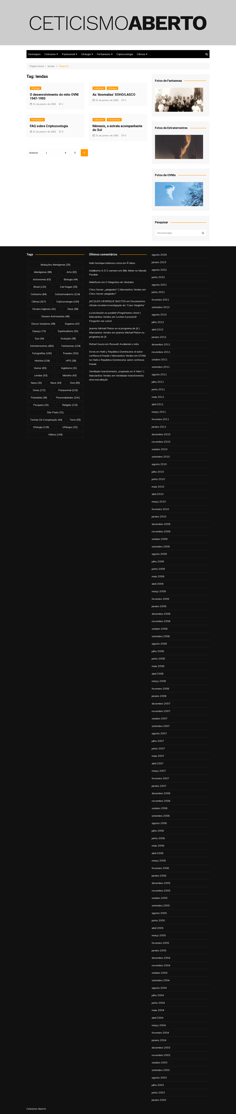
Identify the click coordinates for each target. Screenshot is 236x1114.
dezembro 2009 (161, 524)
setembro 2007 (161, 726)
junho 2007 (158, 748)
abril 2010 (157, 494)
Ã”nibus (131, 263)
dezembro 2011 (161, 344)
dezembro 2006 (161, 793)
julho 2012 (158, 322)
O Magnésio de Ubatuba (120, 282)
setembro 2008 (161, 636)
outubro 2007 (159, 718)
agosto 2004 (159, 987)
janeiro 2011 (159, 426)
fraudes (71, 353)
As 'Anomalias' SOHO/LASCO (113, 94)
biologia (71, 279)
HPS (71, 360)
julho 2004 (158, 995)
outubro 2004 (159, 972)
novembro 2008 (161, 621)
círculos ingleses (44, 308)
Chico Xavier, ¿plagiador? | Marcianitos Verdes (115, 289)
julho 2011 (158, 381)
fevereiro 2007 (160, 778)
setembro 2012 (161, 307)
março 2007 (159, 770)
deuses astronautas (55, 316)
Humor (40, 368)
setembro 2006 (161, 815)
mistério (70, 375)
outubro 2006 (159, 808)
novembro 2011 (161, 352)
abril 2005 (157, 928)
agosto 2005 (159, 913)
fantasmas (71, 345)
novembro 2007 (161, 711)
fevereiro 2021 (160, 299)
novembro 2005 (161, 890)
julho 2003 (158, 1085)
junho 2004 (158, 1002)
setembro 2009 (161, 546)
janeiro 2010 (159, 516)
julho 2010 (158, 471)
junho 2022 (158, 277)
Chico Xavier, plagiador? (102, 293)
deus (73, 308)
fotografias (42, 353)
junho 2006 (158, 838)
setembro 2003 (161, 1070)
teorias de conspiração (46, 419)
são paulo (55, 412)
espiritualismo (68, 331)
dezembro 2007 (161, 703)
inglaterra (69, 368)
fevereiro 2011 (160, 419)
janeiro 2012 (159, 337)
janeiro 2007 (159, 785)
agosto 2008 (159, 643)
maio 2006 (158, 845)
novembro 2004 (161, 965)
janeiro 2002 (159, 1099)
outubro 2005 (159, 898)
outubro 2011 (159, 359)
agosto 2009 (159, 553)
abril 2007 (157, 763)
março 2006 (159, 860)
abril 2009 (157, 583)
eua (39, 338)
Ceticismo (50, 54)
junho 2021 (158, 292)
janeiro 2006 (159, 875)
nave (55, 382)
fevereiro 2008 (160, 688)
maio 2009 (158, 576)
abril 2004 (157, 1017)
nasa (36, 382)
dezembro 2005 (161, 883)
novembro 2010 (161, 441)
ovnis (39, 390)
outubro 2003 (159, 1062)
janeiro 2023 (159, 262)
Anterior (33, 152)
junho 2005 (158, 920)
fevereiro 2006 (160, 868)
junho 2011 (158, 389)
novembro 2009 (161, 531)
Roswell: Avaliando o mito (124, 344)
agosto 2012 (159, 314)
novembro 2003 (161, 1055)
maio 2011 (158, 396)
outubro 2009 (159, 539)
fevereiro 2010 (160, 509)
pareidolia (39, 397)
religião (70, 404)
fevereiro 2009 (160, 598)
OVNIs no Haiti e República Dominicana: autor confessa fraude (117, 359)
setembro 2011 (161, 366)
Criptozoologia (124, 54)
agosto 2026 (159, 254)
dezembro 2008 (161, 613)
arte (72, 272)
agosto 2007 (159, 733)
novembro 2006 (161, 800)
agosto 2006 (159, 823)
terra (75, 419)
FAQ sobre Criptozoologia (49, 126)
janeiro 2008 (159, 696)
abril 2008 (157, 673)
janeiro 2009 (159, 606)
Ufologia (86, 54)
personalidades (68, 397)
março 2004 (159, 1025)
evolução (68, 338)
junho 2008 (158, 658)
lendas (41, 375)
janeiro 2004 (159, 1040)
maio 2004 (158, 1010)
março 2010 (159, 501)
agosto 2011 (159, 374)
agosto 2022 (159, 269)
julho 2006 (158, 830)
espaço (39, 331)
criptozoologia (67, 301)
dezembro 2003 (161, 1047)
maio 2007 (158, 755)
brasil (39, 286)
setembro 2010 (161, 456)
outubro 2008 (159, 628)
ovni (75, 382)
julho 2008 (158, 651)
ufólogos (70, 427)
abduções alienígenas (55, 264)
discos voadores (43, 323)
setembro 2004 (161, 980)
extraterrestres (42, 345)
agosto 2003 (159, 1077)
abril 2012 (157, 329)
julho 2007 (158, 741)
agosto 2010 (159, 464)
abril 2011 (157, 404)
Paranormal (68, 54)
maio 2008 (158, 666)
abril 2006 (157, 853)
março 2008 (159, 681)
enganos (72, 323)
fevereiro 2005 (160, 942)
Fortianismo (103, 54)
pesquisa (41, 404)
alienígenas (43, 272)
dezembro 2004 (161, 957)
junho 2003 (158, 1092)
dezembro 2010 (161, 434)
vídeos (55, 434)
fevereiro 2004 (160, 1032)
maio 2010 (158, 486)
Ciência (141, 54)
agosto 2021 (159, 284)
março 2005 (159, 935)
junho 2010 (158, 479)
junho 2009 (158, 568)
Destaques (34, 54)
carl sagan (68, 286)
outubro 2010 (159, 449)
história (42, 360)
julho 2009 (158, 561)
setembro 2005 (161, 905)
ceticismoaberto (67, 294)
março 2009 (159, 591)
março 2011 (159, 411)
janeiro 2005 (159, 950)
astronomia (42, 279)
